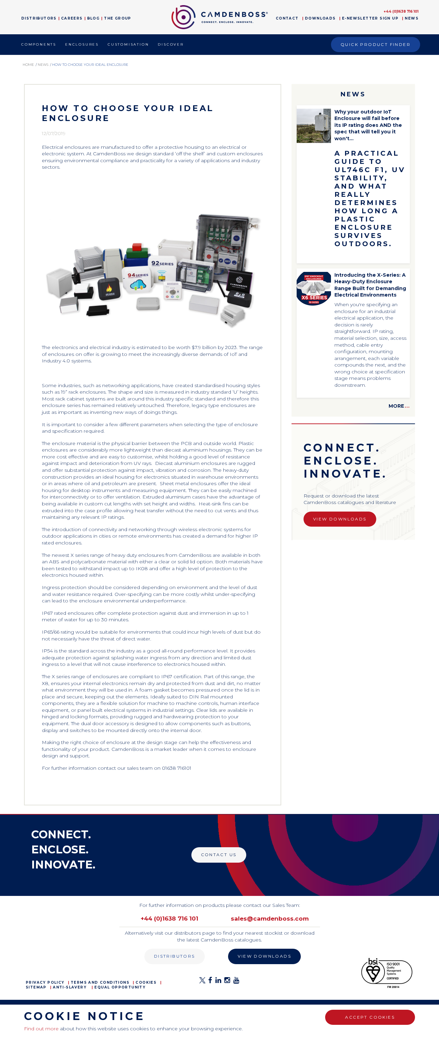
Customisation (128, 44)
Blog (93, 18)
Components (38, 44)
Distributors (39, 18)
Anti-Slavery (69, 987)
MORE (399, 406)
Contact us (219, 854)
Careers (72, 18)
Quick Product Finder (376, 44)
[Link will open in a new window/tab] (202, 982)
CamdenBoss (219, 17)
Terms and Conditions (100, 982)
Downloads (320, 18)
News (411, 18)
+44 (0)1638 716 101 (401, 11)
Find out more (41, 1029)
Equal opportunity (119, 987)
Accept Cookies (370, 1017)
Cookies (145, 982)
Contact (287, 18)
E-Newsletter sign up (370, 18)
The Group (117, 18)
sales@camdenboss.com (270, 918)
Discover (170, 44)
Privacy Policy (45, 982)
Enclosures (82, 44)
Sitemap (36, 987)
